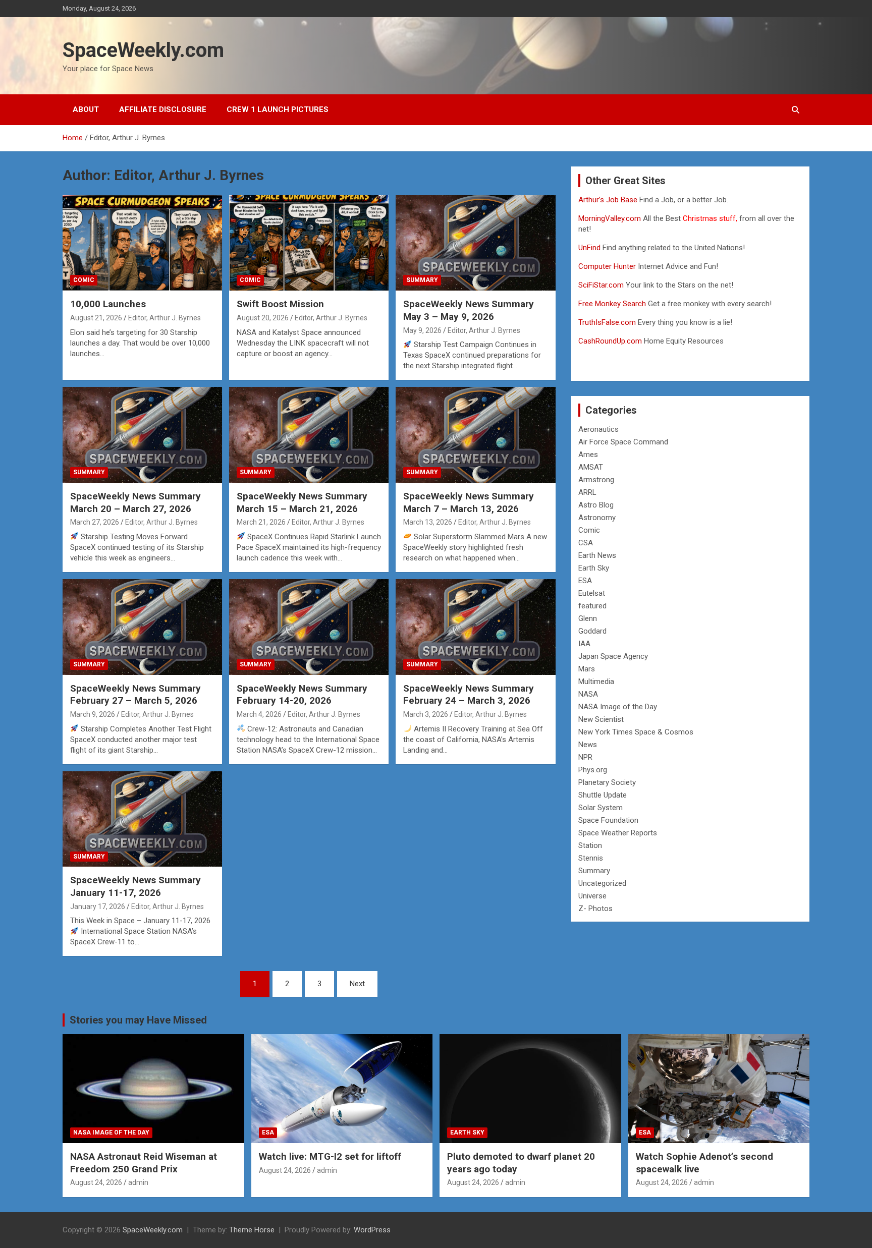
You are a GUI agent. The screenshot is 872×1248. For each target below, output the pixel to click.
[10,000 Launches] (142, 243)
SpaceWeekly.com (143, 50)
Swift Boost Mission (280, 304)
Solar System (600, 807)
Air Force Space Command (623, 441)
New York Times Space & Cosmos (635, 731)
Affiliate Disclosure (162, 109)
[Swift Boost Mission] (309, 243)
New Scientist (601, 719)
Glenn (587, 618)
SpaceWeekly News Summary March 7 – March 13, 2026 (468, 502)
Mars (586, 668)
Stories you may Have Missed (138, 1020)
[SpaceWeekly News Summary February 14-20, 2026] (309, 627)
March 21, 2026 (261, 522)
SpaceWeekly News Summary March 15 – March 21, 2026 (302, 502)
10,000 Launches (108, 304)
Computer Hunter (607, 266)
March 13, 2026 (427, 522)
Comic (83, 279)
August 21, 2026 (96, 318)
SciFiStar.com (601, 285)
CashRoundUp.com (610, 341)
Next (357, 983)
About (86, 109)
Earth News (597, 555)
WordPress (372, 1229)
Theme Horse (252, 1229)
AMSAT (590, 467)
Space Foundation (608, 820)
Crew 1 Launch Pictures (278, 109)
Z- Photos (595, 908)
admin (138, 1182)
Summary (422, 279)
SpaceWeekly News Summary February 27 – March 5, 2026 (135, 695)
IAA (584, 643)
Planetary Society (607, 782)
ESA (585, 580)
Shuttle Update (602, 795)
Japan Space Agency (613, 656)
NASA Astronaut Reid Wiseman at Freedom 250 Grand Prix (143, 1163)
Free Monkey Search (612, 303)
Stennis (590, 858)
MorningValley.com (609, 218)
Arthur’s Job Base (608, 199)
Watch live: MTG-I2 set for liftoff (330, 1156)
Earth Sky (593, 568)
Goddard (592, 631)
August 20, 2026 (263, 318)
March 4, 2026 (259, 714)
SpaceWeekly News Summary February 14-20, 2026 (302, 695)
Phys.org (592, 769)
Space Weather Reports (617, 832)
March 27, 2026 (94, 522)
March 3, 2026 (425, 714)
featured (592, 605)
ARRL (587, 492)
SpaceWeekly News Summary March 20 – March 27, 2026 (135, 502)
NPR (585, 757)
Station (590, 845)
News (587, 744)
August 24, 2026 (96, 1182)
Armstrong (596, 479)
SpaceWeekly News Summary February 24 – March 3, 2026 (468, 695)
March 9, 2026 (92, 714)
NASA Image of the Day (617, 706)
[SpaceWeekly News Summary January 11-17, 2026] (142, 819)
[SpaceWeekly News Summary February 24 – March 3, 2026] (475, 627)
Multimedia (596, 681)
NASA (588, 694)
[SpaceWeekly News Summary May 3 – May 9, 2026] (475, 243)
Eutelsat (591, 593)
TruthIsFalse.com (607, 322)
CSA (585, 542)
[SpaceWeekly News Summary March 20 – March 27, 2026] (142, 435)
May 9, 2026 (422, 330)
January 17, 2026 (97, 906)
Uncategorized (602, 883)
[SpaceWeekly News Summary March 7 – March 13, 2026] (475, 435)
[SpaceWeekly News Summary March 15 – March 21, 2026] (309, 435)
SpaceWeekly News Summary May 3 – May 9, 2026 (468, 310)
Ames (588, 454)
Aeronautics (598, 429)
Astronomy (597, 517)
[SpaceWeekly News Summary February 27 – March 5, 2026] (142, 627)
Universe (592, 895)
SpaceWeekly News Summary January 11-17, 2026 (135, 886)
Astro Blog (596, 504)
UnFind (590, 247)
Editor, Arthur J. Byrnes (164, 318)
